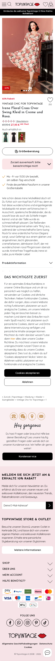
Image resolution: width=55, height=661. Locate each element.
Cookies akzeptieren (27, 372)
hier (13, 338)
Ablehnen (27, 381)
